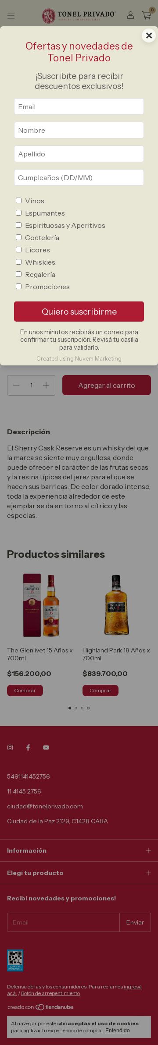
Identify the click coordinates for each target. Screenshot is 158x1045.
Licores (37, 249)
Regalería (40, 274)
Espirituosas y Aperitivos (65, 225)
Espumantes (45, 213)
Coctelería (42, 237)
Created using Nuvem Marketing (79, 358)
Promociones (47, 286)
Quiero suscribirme (79, 311)
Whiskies (40, 262)
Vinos (34, 200)
